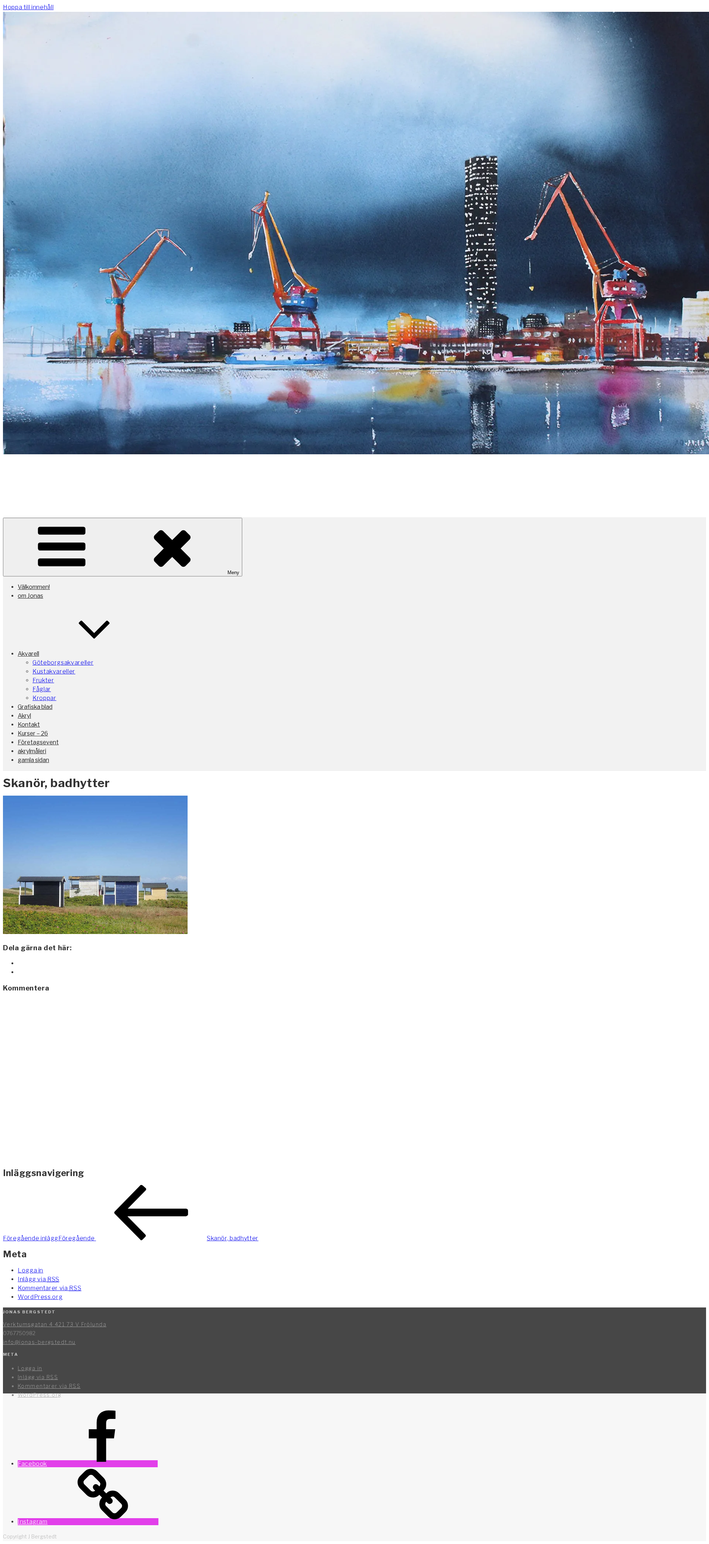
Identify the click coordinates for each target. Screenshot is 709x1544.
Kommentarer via (49, 1288)
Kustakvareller (53, 671)
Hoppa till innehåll (28, 7)
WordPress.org (40, 1296)
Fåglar (41, 689)
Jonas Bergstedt (86, 477)
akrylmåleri (32, 751)
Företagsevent (38, 742)
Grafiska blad (35, 706)
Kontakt (29, 724)
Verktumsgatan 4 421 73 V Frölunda (54, 1324)
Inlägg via (38, 1279)
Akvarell (28, 653)
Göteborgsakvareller (62, 662)
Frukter (43, 680)
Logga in (30, 1270)
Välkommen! (34, 586)
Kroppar (44, 698)
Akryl (24, 715)
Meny (233, 572)
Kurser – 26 (33, 733)
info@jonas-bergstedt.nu (39, 1342)
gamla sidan (33, 760)
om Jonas (30, 595)
